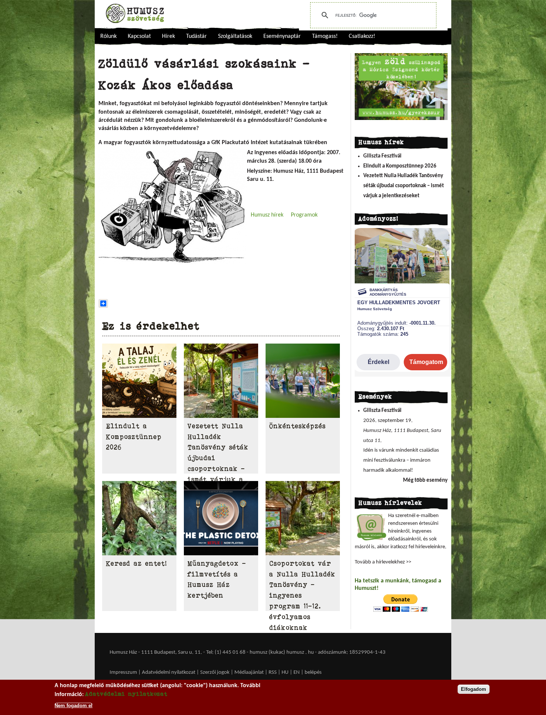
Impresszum (123, 672)
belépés (313, 672)
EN (296, 672)
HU (285, 672)
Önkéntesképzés (297, 426)
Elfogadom (473, 689)
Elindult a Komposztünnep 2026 (134, 436)
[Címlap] (135, 13)
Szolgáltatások (235, 36)
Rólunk (108, 36)
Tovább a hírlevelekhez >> (383, 562)
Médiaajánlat (249, 672)
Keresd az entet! (136, 563)
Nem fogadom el (73, 705)
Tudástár (196, 36)
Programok (304, 215)
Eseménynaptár (282, 36)
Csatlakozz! (362, 36)
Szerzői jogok (215, 672)
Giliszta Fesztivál (382, 156)
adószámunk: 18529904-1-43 (352, 652)
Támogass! (325, 36)
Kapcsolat (139, 36)
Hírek (168, 36)
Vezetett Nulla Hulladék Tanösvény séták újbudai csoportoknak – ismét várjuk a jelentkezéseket (403, 185)
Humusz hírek (267, 215)
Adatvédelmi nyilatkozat (168, 672)
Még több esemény (425, 480)
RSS (273, 672)
